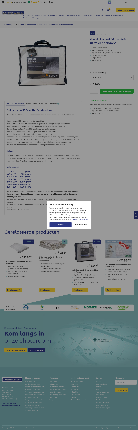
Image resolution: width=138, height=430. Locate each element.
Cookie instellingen (80, 224)
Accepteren (60, 224)
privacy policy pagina (80, 219)
